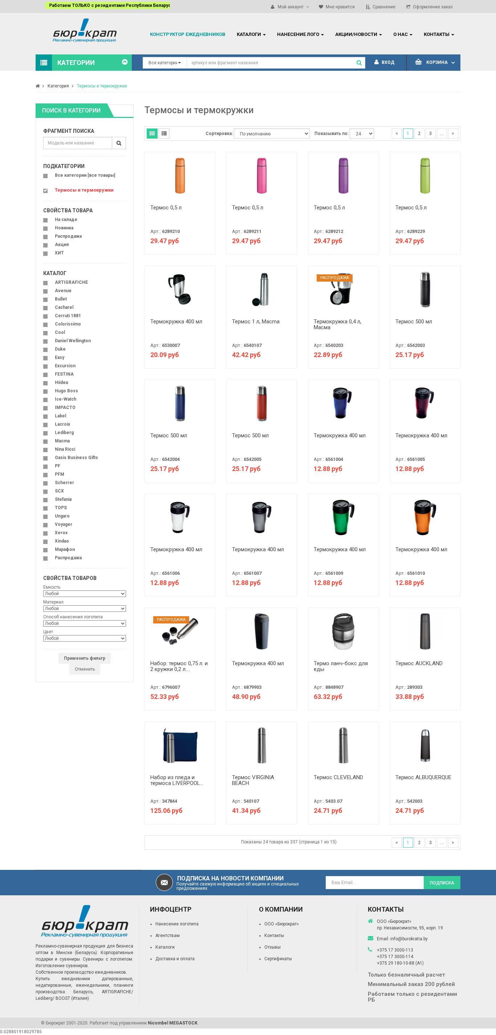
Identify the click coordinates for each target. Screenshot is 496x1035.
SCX (59, 491)
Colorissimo (68, 324)
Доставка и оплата (175, 958)
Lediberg (64, 432)
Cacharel (64, 307)
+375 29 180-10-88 (396, 963)
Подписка (442, 882)
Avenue (63, 290)
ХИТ (59, 252)
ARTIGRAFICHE (71, 282)
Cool (60, 332)
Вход (387, 62)
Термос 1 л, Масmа (256, 321)
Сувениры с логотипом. (108, 959)
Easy (59, 357)
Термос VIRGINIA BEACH (253, 780)
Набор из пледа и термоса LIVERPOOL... (176, 780)
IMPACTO (65, 407)
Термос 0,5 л (166, 207)
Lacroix (62, 424)
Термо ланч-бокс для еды (341, 666)
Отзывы (272, 947)
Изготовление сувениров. (62, 965)
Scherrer (64, 482)
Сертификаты (278, 958)
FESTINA (64, 374)
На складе (66, 219)
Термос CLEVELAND (338, 777)
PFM (59, 474)
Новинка (64, 227)
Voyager (63, 524)
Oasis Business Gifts (76, 457)
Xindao (62, 541)
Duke (60, 349)
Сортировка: (219, 133)
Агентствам (167, 935)
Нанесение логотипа (177, 923)
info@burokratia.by (409, 938)
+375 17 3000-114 (395, 956)
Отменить (85, 669)
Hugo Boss (66, 390)
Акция (62, 244)
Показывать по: (331, 133)
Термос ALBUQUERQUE (423, 777)
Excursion (65, 365)
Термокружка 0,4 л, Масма (337, 324)
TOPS (61, 507)
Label (60, 415)
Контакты (274, 935)
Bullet (61, 299)
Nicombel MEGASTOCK (173, 1023)
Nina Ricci (65, 449)
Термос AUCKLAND (419, 663)
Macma (62, 440)
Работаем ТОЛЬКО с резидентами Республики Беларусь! (101, 5)
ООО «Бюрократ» (281, 923)
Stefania (63, 499)
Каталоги (165, 947)
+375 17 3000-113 (395, 950)
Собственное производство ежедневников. (81, 972)
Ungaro (62, 516)
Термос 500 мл (413, 321)
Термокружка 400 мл (176, 321)
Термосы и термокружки (102, 86)
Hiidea (61, 382)
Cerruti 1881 (68, 315)
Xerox (61, 532)
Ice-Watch (65, 399)
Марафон (65, 549)
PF (57, 466)
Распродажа (68, 236)
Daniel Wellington (73, 340)
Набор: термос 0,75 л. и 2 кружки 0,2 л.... (179, 666)
